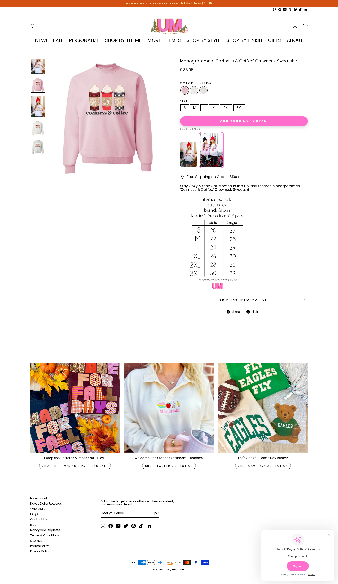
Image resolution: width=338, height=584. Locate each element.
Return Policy (39, 546)
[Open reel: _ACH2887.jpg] (188, 154)
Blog (33, 525)
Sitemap (36, 541)
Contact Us (38, 519)
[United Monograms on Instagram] (103, 526)
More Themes (164, 40)
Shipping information (244, 299)
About (295, 40)
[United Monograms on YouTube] (118, 526)
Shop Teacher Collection (169, 466)
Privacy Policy (40, 551)
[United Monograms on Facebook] (110, 526)
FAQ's (34, 514)
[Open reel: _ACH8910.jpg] (211, 150)
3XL (239, 107)
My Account (38, 498)
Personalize (84, 40)
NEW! (41, 40)
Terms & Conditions (44, 535)
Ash (203, 90)
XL (214, 107)
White (194, 90)
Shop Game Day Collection (263, 466)
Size (184, 101)
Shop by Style (204, 40)
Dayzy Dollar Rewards (46, 503)
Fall (58, 40)
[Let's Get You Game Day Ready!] (263, 408)
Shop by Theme (123, 40)
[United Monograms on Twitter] (126, 526)
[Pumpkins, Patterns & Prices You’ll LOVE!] (75, 408)
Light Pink (185, 90)
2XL (226, 107)
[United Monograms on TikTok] (141, 526)
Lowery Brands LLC (173, 569)
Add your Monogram (243, 121)
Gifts (274, 40)
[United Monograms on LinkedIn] (149, 526)
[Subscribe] (156, 513)
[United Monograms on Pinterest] (133, 526)
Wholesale (37, 509)
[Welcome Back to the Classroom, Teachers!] (169, 408)
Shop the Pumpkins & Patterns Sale (75, 466)
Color (195, 83)
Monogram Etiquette (45, 530)
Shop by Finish (244, 40)
